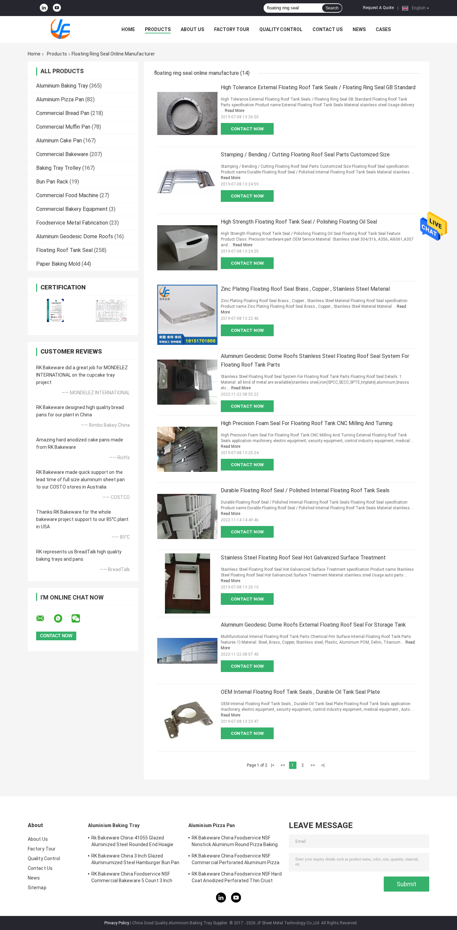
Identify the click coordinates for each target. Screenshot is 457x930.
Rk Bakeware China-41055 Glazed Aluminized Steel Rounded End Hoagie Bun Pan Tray (132, 842)
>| (323, 765)
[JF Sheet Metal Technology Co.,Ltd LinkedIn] (44, 8)
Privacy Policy (116, 923)
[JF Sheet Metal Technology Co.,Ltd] (64, 29)
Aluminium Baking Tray (62, 86)
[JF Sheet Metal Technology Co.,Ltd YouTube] (57, 8)
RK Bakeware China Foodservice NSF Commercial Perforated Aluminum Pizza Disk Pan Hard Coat (236, 860)
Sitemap (37, 887)
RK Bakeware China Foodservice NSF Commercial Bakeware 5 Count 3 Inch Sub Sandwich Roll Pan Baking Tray (131, 878)
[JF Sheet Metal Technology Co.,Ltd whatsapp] (62, 618)
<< (282, 765)
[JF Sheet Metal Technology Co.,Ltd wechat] (80, 618)
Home (128, 29)
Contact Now (247, 128)
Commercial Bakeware (62, 154)
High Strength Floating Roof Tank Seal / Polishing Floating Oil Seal (299, 222)
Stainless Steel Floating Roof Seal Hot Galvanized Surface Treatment (303, 557)
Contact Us (327, 29)
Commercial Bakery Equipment (72, 209)
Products (158, 29)
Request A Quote (378, 7)
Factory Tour (231, 29)
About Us (192, 29)
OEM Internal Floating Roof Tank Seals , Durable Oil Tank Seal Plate (300, 692)
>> (312, 765)
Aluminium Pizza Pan (60, 99)
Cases (383, 29)
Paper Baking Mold (58, 264)
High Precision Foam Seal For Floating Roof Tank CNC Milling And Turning (306, 423)
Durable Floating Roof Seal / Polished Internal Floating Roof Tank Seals (305, 490)
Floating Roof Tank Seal (64, 250)
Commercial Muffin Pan (63, 127)
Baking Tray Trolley (58, 168)
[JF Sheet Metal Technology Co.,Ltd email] (44, 618)
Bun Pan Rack (52, 181)
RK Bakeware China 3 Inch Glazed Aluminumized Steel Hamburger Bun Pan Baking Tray (135, 860)
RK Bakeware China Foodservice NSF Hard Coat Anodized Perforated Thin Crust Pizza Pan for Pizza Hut (237, 878)
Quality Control (280, 29)
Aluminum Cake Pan (59, 140)
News (359, 29)
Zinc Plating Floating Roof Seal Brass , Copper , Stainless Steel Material (305, 289)
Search (332, 8)
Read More (234, 110)
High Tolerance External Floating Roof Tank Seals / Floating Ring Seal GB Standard (318, 87)
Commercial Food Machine (67, 195)
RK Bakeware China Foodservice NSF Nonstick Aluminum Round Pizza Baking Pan (235, 842)
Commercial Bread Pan (62, 113)
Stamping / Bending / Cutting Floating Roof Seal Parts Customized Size (305, 154)
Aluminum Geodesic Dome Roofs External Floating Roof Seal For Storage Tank (313, 625)
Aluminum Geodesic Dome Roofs (74, 236)
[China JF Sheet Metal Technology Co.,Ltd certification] (55, 311)
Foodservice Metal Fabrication (72, 223)
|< (272, 765)
